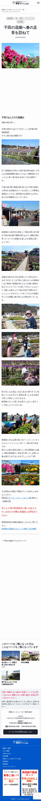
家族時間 (10, 18)
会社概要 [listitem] (5, 756)
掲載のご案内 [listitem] (7, 748)
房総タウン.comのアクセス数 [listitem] (12, 759)
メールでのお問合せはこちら (20, 732)
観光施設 (20, 22)
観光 (21, 18)
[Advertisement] (20, 91)
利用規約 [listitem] (5, 761)
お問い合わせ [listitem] (7, 753)
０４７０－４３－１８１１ (18, 498)
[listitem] (11, 659)
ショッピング (30, 18)
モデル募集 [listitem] (6, 751)
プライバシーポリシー (9, 766)
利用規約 (5, 764)
